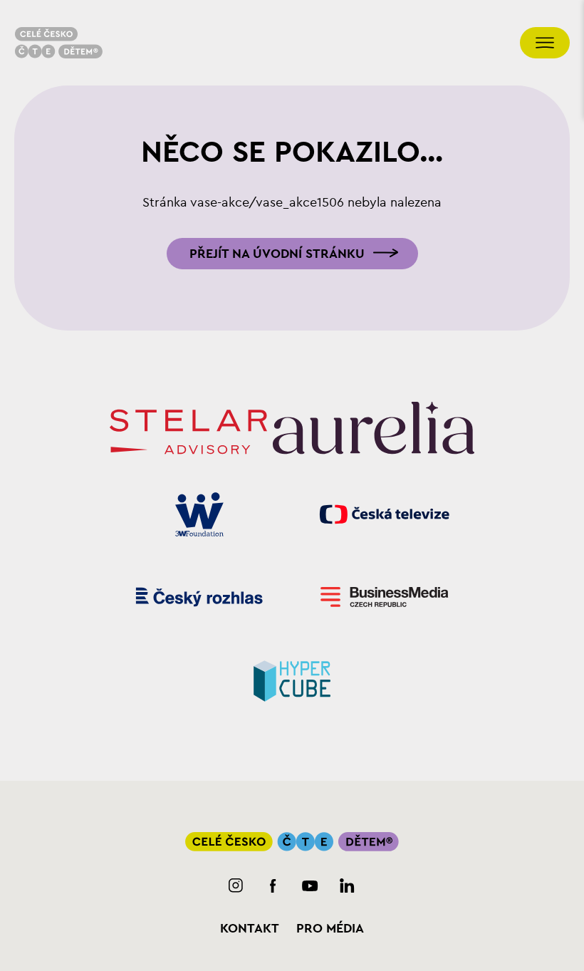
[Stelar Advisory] (188, 432)
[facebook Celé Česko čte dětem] (273, 885)
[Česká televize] (385, 514)
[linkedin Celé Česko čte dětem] (347, 885)
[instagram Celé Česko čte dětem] (236, 885)
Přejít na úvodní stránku (277, 253)
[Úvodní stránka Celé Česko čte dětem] (58, 42)
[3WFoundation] (199, 514)
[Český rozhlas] (199, 597)
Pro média (330, 928)
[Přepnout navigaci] (545, 42)
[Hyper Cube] (292, 680)
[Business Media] (385, 597)
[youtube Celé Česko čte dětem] (310, 885)
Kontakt (249, 928)
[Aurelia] (373, 432)
